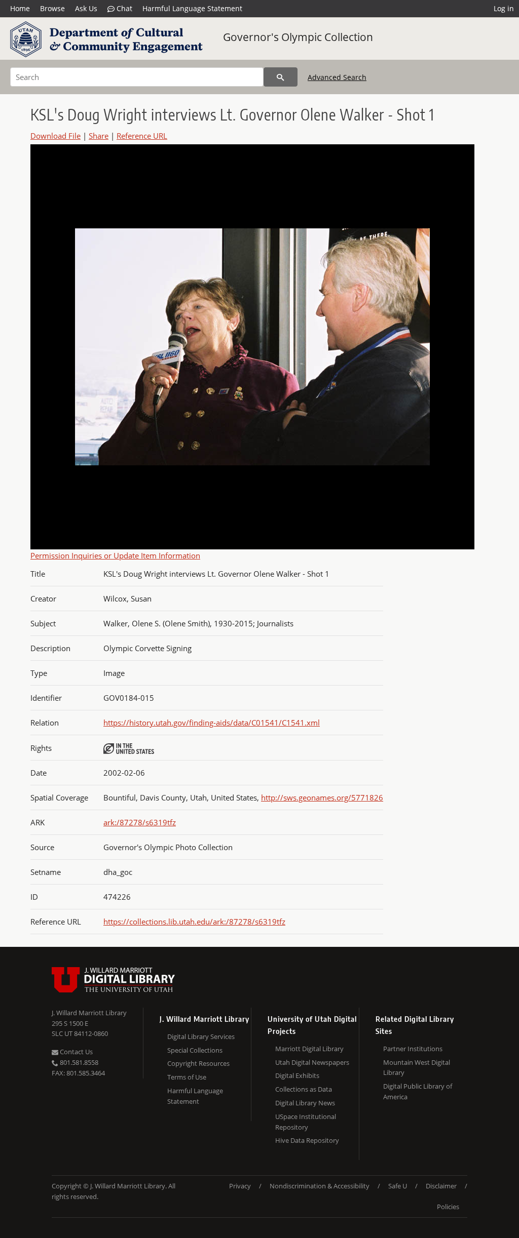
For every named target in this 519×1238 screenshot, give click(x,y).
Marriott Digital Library (309, 1048)
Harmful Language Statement (192, 8)
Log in (504, 8)
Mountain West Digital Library (416, 1067)
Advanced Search (337, 77)
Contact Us (75, 1051)
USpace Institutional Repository (305, 1122)
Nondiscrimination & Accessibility (319, 1185)
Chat (123, 8)
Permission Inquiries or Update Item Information (115, 555)
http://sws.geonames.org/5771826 (322, 797)
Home (20, 8)
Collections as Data (303, 1089)
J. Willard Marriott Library (89, 1012)
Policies (448, 1206)
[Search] (281, 77)
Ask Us (86, 8)
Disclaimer (441, 1185)
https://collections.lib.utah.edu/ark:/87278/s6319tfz (194, 921)
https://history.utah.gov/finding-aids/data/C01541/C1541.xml (211, 722)
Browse (52, 8)
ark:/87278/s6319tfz (139, 822)
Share (98, 136)
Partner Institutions (412, 1048)
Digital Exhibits (297, 1075)
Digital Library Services (201, 1036)
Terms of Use (186, 1077)
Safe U (397, 1185)
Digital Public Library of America (417, 1091)
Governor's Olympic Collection (298, 37)
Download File (55, 136)
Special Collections (195, 1050)
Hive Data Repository (307, 1140)
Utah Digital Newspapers (312, 1062)
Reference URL (142, 136)
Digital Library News (305, 1102)
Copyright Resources (198, 1063)
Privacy (240, 1185)
